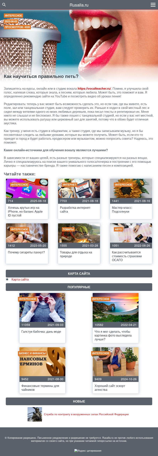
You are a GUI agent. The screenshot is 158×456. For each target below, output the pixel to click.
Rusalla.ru (79, 5)
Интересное (13, 15)
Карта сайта (20, 279)
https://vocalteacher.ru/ (94, 88)
